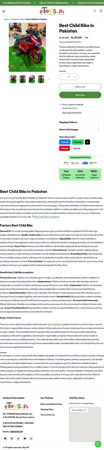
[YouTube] (24, 438)
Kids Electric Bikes (18, 19)
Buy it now (80, 95)
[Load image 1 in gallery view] (13, 79)
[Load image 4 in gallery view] (41, 79)
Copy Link (76, 148)
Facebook (65, 142)
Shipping (62, 42)
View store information (72, 112)
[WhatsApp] (31, 438)
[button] (96, 10)
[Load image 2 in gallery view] (23, 79)
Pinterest (64, 148)
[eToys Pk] (19, 406)
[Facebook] (5, 438)
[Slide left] (6, 79)
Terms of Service (47, 414)
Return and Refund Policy (51, 404)
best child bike (54, 324)
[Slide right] (49, 79)
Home (6, 19)
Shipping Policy (47, 409)
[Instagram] (11, 438)
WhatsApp (78, 142)
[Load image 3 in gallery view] (32, 79)
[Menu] (3, 11)
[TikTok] (18, 438)
